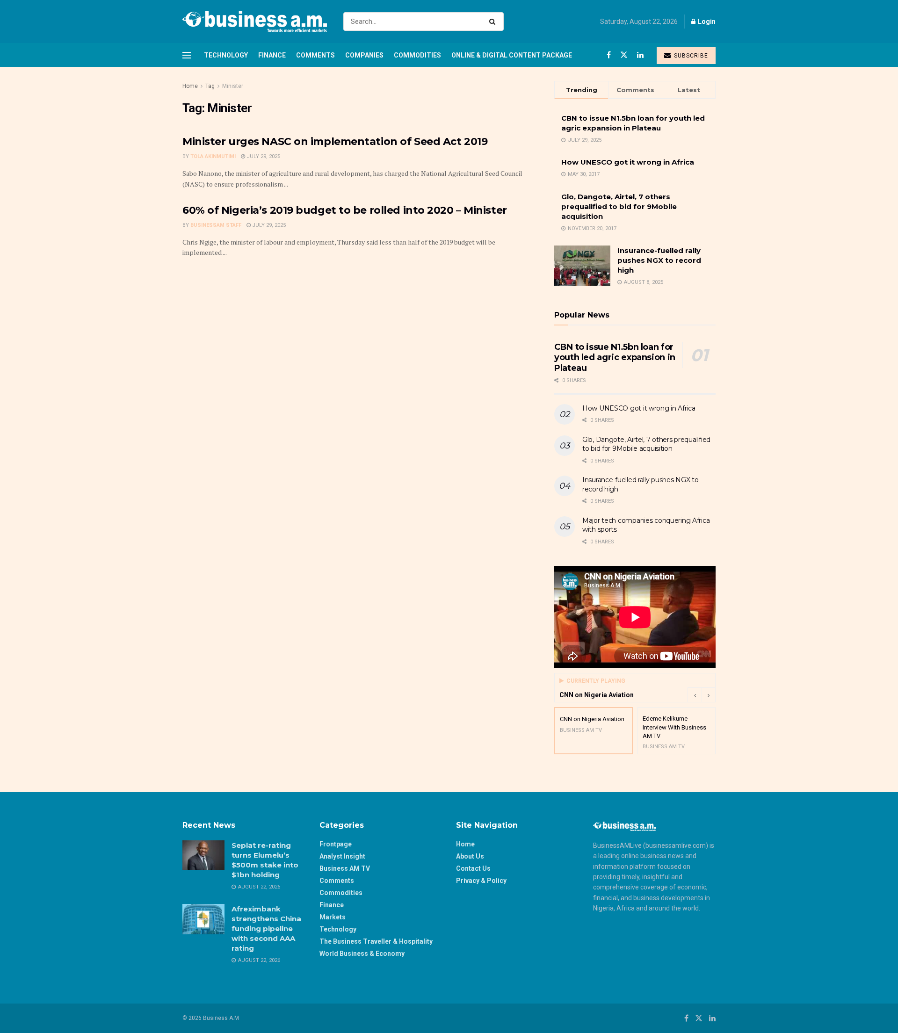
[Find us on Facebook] (609, 55)
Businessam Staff (215, 225)
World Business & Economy (362, 953)
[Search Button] (494, 21)
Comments (315, 55)
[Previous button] (695, 694)
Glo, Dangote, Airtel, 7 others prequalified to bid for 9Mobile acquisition (619, 206)
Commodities (417, 55)
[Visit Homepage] (254, 21)
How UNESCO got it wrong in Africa (627, 162)
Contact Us (473, 868)
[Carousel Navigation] (702, 694)
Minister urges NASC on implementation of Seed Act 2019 (334, 141)
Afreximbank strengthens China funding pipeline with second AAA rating (266, 928)
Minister (232, 86)
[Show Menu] (186, 55)
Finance (272, 55)
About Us (470, 856)
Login (706, 21)
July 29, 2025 (262, 156)
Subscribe (690, 55)
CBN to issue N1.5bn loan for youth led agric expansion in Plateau (614, 357)
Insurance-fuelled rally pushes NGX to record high (659, 260)
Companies (364, 55)
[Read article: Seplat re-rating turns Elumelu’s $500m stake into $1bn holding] (203, 855)
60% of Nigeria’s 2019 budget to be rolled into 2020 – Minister (344, 210)
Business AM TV (344, 868)
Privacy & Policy (481, 880)
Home (190, 86)
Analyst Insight (342, 856)
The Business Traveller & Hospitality (376, 941)
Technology (226, 55)
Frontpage (335, 844)
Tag (210, 86)
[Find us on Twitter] (624, 55)
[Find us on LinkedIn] (640, 55)
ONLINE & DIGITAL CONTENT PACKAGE (511, 55)
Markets (332, 917)
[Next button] (709, 694)
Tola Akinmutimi (213, 156)
